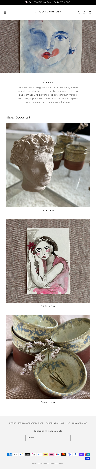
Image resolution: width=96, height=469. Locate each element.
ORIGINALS (46, 306)
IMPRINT (12, 423)
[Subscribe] (67, 438)
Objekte (46, 210)
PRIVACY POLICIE (79, 423)
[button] (5, 12)
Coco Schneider (44, 463)
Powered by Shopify (57, 463)
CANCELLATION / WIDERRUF (58, 423)
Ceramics (46, 402)
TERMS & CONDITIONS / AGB (30, 423)
